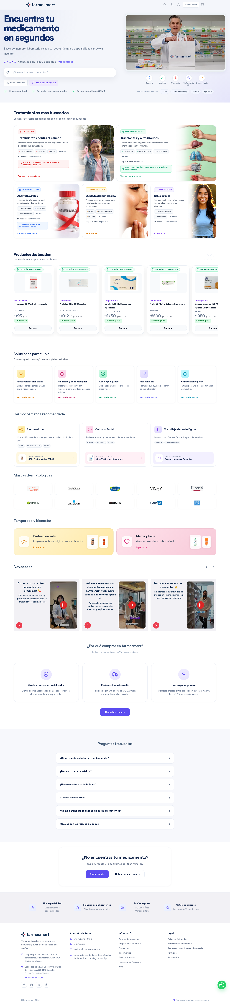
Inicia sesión (191, 5)
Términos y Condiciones (180, 944)
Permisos (172, 953)
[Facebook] (24, 985)
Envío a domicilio (127, 957)
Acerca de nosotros (129, 939)
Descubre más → (115, 712)
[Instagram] (31, 985)
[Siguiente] (213, 257)
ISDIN (164, 91)
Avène (196, 91)
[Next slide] (213, 567)
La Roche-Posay (179, 91)
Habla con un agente (46, 83)
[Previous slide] (206, 567)
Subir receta (97, 874)
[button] (164, 5)
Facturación (173, 957)
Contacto (124, 948)
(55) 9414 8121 (80, 944)
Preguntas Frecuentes (130, 944)
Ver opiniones (65, 62)
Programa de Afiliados (130, 962)
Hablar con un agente (127, 874)
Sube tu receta (17, 83)
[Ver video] (19, 625)
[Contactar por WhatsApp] (178, 4)
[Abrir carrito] (202, 4)
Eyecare (208, 91)
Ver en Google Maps (34, 978)
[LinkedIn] (39, 985)
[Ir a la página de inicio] (40, 5)
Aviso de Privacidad (177, 939)
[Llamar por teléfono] (172, 4)
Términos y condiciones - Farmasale (185, 948)
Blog (121, 967)
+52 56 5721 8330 (83, 939)
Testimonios (125, 953)
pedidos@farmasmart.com (87, 949)
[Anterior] (206, 257)
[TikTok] (46, 985)
